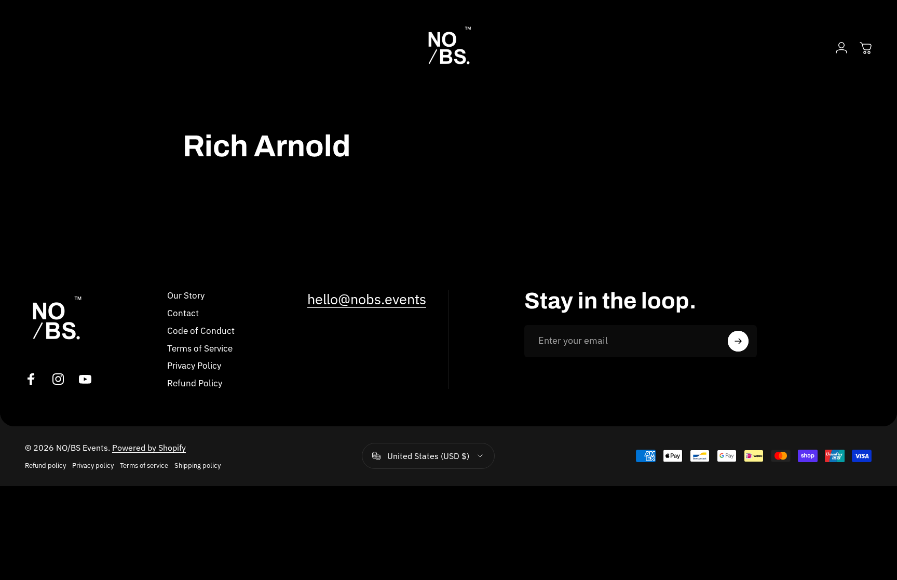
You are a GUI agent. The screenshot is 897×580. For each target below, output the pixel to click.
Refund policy (45, 465)
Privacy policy (93, 465)
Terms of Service (200, 348)
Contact (183, 313)
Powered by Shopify (149, 447)
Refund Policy (194, 383)
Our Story (186, 295)
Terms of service (144, 465)
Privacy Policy (194, 365)
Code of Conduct (201, 330)
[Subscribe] (738, 341)
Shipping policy (197, 465)
